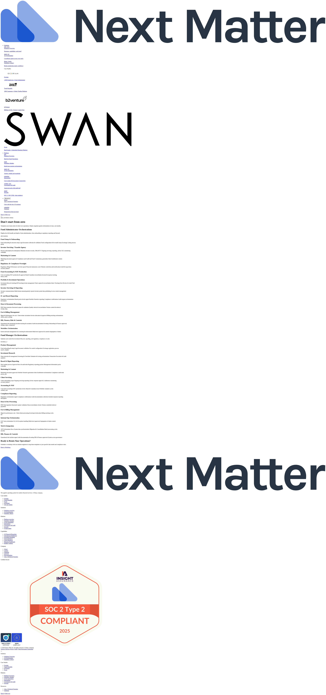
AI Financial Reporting (10, 534)
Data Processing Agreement (25, 649)
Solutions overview (9, 510)
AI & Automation (8, 522)
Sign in (3, 214)
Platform (6, 153)
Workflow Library (9, 659)
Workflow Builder (9, 521)
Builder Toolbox (8, 543)
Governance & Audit (9, 525)
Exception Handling (9, 537)
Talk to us (7, 214)
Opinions (6, 552)
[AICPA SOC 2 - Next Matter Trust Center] (6, 646)
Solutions (6, 45)
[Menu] (1, 216)
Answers (6, 553)
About (5, 549)
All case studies (8, 504)
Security (6, 527)
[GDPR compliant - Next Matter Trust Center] (16, 646)
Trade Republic (8, 500)
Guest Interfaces (8, 540)
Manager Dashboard (9, 542)
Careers (6, 550)
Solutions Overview (9, 656)
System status (7, 528)
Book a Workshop (5, 447)
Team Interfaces (8, 539)
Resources (7, 198)
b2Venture (7, 503)
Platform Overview (9, 675)
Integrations (7, 524)
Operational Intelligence (10, 535)
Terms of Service (5, 649)
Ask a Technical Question (11, 557)
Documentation (8, 555)
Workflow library (8, 513)
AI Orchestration (8, 512)
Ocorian (6, 498)
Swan (5, 501)
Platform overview (9, 519)
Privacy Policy (14, 649)
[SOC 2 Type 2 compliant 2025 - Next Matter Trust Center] (64, 646)
